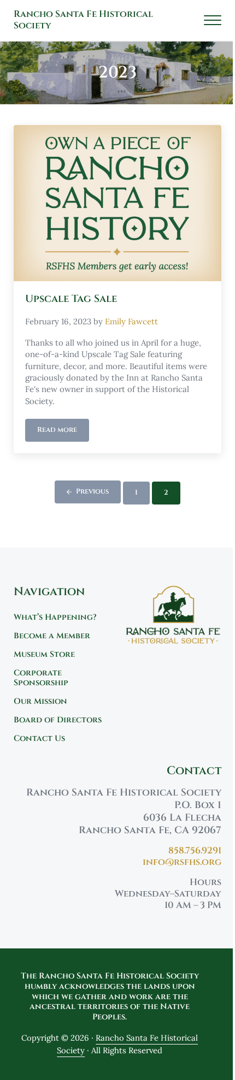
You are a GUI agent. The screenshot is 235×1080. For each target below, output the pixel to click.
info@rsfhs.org (182, 862)
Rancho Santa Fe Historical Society (83, 20)
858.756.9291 (194, 851)
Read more (63, 431)
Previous (92, 491)
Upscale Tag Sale (71, 299)
